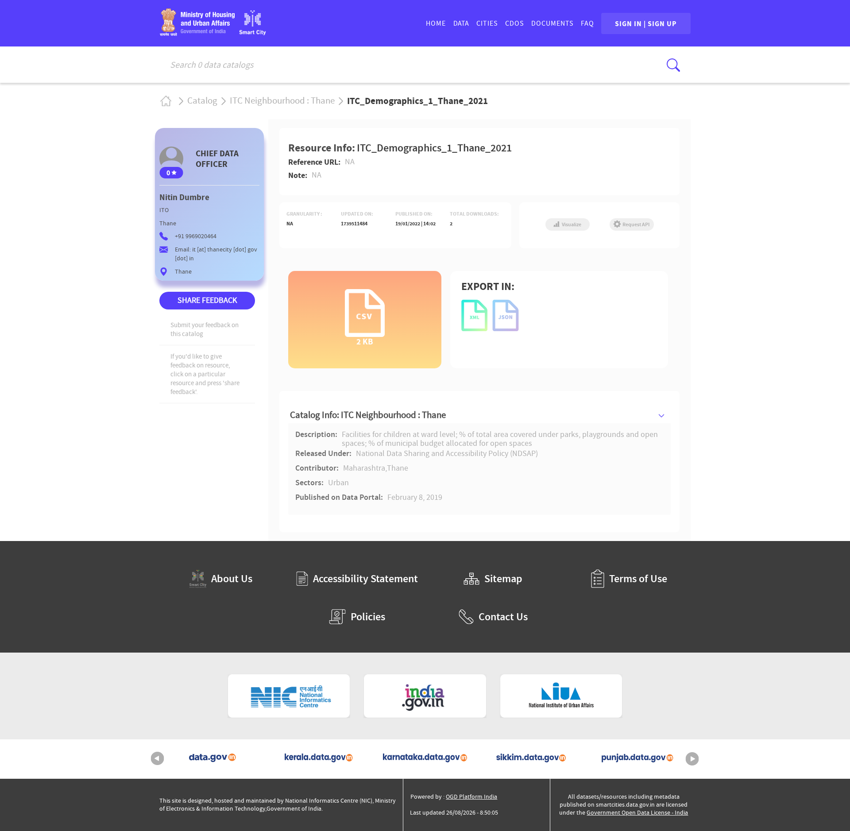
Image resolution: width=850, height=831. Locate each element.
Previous (158, 759)
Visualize (571, 224)
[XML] (475, 316)
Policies (368, 617)
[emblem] (197, 33)
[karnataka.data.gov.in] (425, 759)
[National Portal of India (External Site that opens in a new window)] (425, 696)
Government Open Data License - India (637, 812)
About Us (231, 579)
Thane (397, 468)
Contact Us (503, 617)
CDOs (514, 23)
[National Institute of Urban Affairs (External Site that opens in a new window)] (561, 696)
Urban (338, 483)
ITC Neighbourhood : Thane (282, 101)
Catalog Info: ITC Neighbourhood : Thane (368, 415)
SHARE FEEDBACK (207, 300)
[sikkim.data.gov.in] (531, 759)
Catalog (202, 101)
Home (165, 101)
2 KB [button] (364, 340)
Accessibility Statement (365, 579)
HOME (436, 23)
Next (692, 759)
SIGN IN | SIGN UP (646, 23)
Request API (635, 224)
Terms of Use (638, 579)
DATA (461, 23)
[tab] (479, 415)
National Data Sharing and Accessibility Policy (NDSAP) (447, 453)
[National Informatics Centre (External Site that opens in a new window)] (289, 696)
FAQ (587, 23)
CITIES (487, 23)
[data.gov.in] (212, 759)
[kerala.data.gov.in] (318, 759)
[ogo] (252, 33)
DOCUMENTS (552, 23)
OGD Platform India (471, 796)
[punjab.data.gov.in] (637, 759)
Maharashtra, (365, 468)
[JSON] (506, 316)
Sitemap (503, 579)
